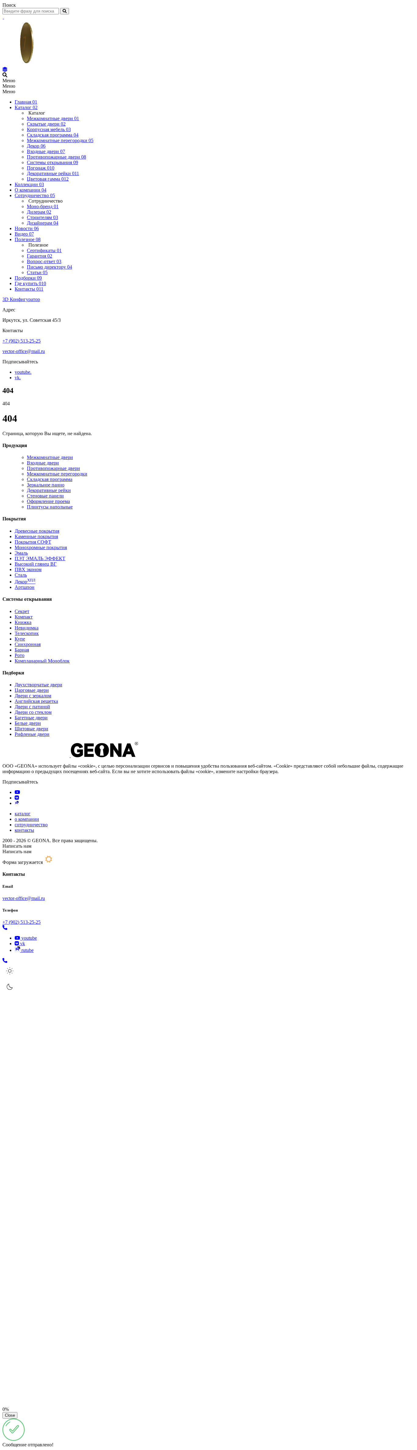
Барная (22, 649)
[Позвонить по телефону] (4, 927)
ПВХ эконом (28, 569)
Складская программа (49, 479)
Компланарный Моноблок (42, 660)
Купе (20, 638)
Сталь (21, 575)
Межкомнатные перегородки (57, 473)
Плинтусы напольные (50, 506)
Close (10, 1415)
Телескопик (27, 633)
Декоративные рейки (49, 490)
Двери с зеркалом (33, 695)
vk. (18, 377)
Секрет (22, 611)
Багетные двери (31, 717)
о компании (27, 819)
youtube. (23, 372)
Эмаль (21, 553)
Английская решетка (36, 701)
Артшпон (24, 587)
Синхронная (28, 644)
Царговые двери (32, 690)
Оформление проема (48, 501)
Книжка (23, 622)
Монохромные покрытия (41, 547)
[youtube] (17, 792)
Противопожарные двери (53, 468)
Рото (19, 655)
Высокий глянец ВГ (35, 564)
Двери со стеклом (33, 712)
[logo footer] (70, 755)
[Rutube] (17, 803)
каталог (23, 813)
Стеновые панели (45, 495)
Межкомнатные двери (50, 457)
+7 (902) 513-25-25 (21, 340)
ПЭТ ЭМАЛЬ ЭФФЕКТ (40, 558)
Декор (25, 581)
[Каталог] (4, 69)
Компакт (24, 616)
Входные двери (43, 462)
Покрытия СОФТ (33, 542)
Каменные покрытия (36, 536)
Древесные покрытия (37, 531)
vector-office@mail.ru (23, 351)
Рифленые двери (32, 734)
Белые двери (28, 723)
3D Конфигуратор (21, 299)
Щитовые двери (31, 728)
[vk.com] (17, 797)
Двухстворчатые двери (38, 684)
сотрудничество (31, 824)
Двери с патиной (32, 706)
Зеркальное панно (45, 484)
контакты (24, 830)
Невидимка (26, 627)
